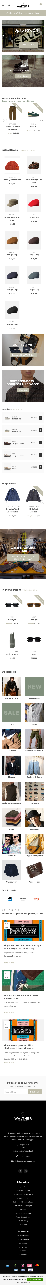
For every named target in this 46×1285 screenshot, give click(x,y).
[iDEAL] (22, 1266)
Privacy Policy (23, 1221)
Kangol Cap (33, 217)
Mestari (33, 126)
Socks (4, 809)
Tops (27, 704)
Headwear (29, 809)
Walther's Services (23, 1191)
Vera (34, 654)
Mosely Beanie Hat (12, 179)
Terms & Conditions (23, 1217)
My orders (23, 1243)
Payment (23, 1209)
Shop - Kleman (23, 76)
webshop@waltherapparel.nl (24, 1161)
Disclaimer (23, 1224)
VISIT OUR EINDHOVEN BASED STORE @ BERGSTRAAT (23, 558)
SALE (3, 704)
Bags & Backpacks (31, 835)
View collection (28, 150)
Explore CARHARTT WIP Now (23, 355)
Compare (23, 1251)
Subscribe (36, 1092)
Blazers (4, 757)
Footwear (28, 783)
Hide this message (34, 1279)
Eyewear (5, 835)
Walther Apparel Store (23, 1213)
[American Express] (8, 1266)
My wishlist (23, 1247)
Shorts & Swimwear (32, 730)
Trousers (5, 730)
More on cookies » (23, 1282)
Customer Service (23, 1198)
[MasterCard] (37, 1266)
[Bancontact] (16, 1270)
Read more (9, 963)
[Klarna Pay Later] (30, 1266)
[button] (4, 36)
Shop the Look (7, 678)
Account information (23, 1236)
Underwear (6, 861)
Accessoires (29, 861)
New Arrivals (29, 678)
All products (23, 1254)
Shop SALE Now (28, 45)
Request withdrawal (23, 1239)
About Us (23, 1187)
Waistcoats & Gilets (9, 783)
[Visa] (30, 1270)
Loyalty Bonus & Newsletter (23, 1194)
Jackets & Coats (30, 757)
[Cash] (15, 1266)
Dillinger (12, 619)
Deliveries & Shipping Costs (23, 1202)
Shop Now (23, 390)
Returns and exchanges (23, 1206)
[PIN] (23, 1270)
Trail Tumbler (12, 654)
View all (17, 409)
